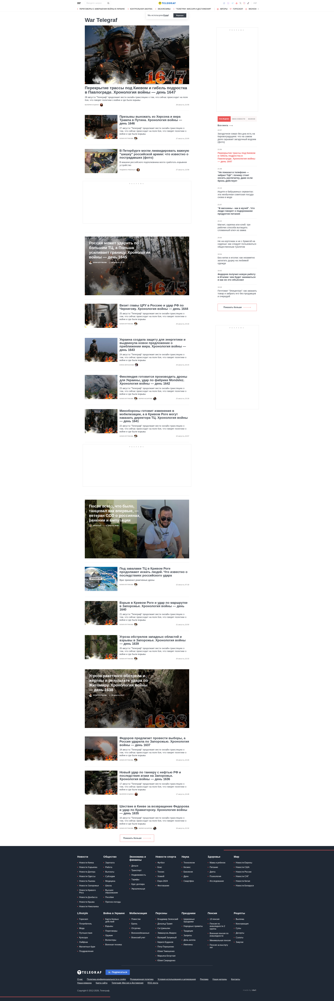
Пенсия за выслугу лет (219, 946)
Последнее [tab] (224, 119)
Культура (83, 937)
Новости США (242, 867)
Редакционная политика (141, 979)
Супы (238, 928)
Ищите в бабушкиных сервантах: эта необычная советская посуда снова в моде (236, 194)
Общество (110, 856)
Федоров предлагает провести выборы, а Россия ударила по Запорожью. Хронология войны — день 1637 (154, 741)
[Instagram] (244, 3)
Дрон (186, 876)
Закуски (239, 942)
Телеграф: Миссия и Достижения (127, 983)
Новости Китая (243, 881)
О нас (80, 979)
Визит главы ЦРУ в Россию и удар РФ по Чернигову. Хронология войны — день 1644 (154, 307)
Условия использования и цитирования (177, 979)
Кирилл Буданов (165, 942)
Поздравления (86, 951)
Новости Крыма (86, 902)
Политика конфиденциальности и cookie (106, 979)
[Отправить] (108, 3)
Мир (236, 856)
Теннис (160, 872)
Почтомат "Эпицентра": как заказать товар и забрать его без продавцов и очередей (237, 293)
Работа (108, 867)
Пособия (109, 897)
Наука (185, 856)
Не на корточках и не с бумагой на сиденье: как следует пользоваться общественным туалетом (237, 244)
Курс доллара (138, 884)
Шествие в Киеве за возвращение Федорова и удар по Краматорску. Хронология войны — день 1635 (154, 810)
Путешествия (85, 933)
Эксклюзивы (164, 9)
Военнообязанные (140, 933)
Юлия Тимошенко (166, 951)
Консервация (242, 924)
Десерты (240, 933)
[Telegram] (232, 3)
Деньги (134, 866)
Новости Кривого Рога (87, 891)
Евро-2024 (162, 881)
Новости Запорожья (89, 886)
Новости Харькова (88, 867)
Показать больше (132, 838)
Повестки (136, 919)
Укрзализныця (138, 889)
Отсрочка (135, 928)
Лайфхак (83, 942)
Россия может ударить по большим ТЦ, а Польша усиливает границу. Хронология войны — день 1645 (120, 250)
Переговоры (111, 931)
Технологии (189, 863)
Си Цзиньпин (163, 928)
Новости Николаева (89, 906)
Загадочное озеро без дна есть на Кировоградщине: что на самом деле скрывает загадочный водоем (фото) (237, 138)
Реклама (204, 979)
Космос (187, 867)
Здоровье (214, 856)
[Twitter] (240, 3)
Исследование (217, 881)
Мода (81, 928)
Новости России (243, 872)
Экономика (254, 9)
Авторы (223, 9)
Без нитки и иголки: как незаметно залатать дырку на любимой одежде (236, 260)
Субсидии (110, 876)
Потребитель (85, 924)
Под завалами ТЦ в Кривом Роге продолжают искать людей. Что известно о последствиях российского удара (153, 572)
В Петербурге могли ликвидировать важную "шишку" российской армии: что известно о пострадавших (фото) (154, 154)
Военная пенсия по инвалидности (219, 934)
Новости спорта (166, 856)
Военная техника (113, 944)
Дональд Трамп (164, 924)
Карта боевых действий (112, 920)
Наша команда (84, 983)
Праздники (188, 913)
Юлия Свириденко (166, 960)
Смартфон (189, 881)
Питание (214, 867)
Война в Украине (114, 913)
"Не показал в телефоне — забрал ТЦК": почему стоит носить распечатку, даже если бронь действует (235, 176)
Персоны (161, 913)
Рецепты (239, 913)
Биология (188, 872)
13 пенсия (214, 919)
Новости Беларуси (245, 886)
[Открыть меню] (79, 3)
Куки (165, 15)
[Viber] (228, 3)
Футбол (161, 863)
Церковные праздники (189, 920)
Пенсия (212, 913)
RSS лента (153, 983)
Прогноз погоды (113, 902)
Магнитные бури (87, 947)
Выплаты (109, 872)
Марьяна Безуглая (166, 956)
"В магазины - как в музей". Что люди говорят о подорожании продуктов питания (236, 211)
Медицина (110, 881)
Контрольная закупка (141, 9)
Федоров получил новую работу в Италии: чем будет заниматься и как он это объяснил (237, 277)
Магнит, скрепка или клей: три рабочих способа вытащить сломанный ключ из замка (234, 227)
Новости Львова (87, 881)
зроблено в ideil (250, 990)
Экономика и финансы (137, 858)
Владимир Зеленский (167, 919)
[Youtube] (237, 3)
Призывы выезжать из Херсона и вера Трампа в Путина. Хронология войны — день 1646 (151, 120)
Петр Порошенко (165, 947)
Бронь (134, 924)
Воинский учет (138, 937)
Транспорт (136, 870)
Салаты (239, 937)
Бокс (159, 867)
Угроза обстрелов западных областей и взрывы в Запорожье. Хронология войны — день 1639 (153, 640)
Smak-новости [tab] (238, 119)
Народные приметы (193, 926)
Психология (215, 876)
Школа (108, 886)
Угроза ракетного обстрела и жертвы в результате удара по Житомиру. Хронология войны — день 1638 (118, 683)
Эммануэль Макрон (166, 933)
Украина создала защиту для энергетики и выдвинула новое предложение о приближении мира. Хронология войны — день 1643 (153, 345)
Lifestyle (82, 913)
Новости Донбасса (88, 897)
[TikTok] (248, 3)
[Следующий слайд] (258, 9)
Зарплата (110, 863)
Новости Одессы (87, 876)
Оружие (109, 935)
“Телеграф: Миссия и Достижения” (193, 9)
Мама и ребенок (217, 863)
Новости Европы (244, 863)
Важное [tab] (251, 119)
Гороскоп (238, 9)
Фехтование (163, 886)
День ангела (189, 940)
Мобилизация (138, 913)
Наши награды (220, 979)
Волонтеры (110, 940)
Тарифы (135, 879)
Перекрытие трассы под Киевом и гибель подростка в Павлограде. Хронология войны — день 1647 (136, 90)
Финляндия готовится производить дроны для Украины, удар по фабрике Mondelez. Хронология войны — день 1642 (153, 380)
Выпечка (240, 919)
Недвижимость (138, 875)
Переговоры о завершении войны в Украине (102, 9)
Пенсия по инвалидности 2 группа (217, 926)
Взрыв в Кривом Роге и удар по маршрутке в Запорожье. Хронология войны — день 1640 (153, 606)
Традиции (188, 931)
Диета (212, 872)
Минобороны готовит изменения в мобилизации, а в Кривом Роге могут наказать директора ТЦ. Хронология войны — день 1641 (154, 416)
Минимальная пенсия (220, 940)
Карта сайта (101, 983)
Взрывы (109, 926)
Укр (255, 3)
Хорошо (180, 15)
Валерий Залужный (167, 937)
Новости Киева (86, 863)
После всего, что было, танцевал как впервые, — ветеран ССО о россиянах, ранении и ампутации (114, 513)
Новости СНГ (242, 876)
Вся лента (223, 125)
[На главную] (167, 3)
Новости (82, 856)
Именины (188, 944)
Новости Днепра (87, 872)
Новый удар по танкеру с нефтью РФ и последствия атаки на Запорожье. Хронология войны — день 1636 (150, 776)
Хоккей (160, 876)
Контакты (235, 979)
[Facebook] (224, 3)
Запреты (188, 935)
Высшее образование (111, 891)
